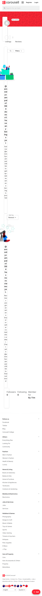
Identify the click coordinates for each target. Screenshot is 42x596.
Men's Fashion (7, 455)
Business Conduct (29, 581)
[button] (4, 31)
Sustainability (27, 579)
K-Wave (4, 546)
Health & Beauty (7, 461)
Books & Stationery (8, 473)
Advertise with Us (7, 581)
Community (6, 447)
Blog (3, 429)
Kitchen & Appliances (9, 482)
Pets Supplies (7, 543)
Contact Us (14, 579)
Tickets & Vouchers (8, 536)
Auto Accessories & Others (11, 560)
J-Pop (4, 549)
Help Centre (5, 579)
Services (5, 508)
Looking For (6, 443)
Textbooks (5, 486)
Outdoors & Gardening (9, 489)
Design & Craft (7, 520)
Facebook (5, 422)
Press (20, 579)
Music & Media (7, 523)
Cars (4, 557)
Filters (17, 51)
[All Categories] (22, 2)
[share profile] (10, 37)
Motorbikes (6, 567)
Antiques (5, 539)
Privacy (21, 581)
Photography (6, 516)
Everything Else (7, 440)
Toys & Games (7, 526)
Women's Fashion (8, 458)
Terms (15, 581)
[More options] (12, 37)
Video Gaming (7, 533)
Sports (4, 530)
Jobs (4, 505)
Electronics (6, 497)
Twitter (4, 425)
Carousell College (8, 432)
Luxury (4, 464)
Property (5, 564)
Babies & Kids (7, 476)
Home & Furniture (8, 479)
